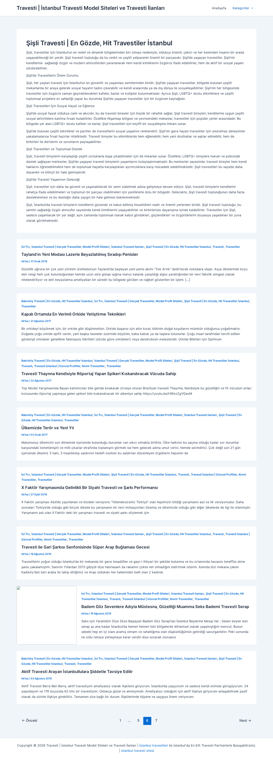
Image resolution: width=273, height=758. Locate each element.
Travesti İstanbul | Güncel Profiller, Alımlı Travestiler (69, 366)
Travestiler (232, 246)
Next (245, 720)
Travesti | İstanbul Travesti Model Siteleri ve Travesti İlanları (91, 8)
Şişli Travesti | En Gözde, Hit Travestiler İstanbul (178, 246)
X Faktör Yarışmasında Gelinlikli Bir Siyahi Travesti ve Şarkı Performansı (89, 487)
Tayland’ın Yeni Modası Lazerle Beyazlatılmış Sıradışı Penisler (79, 254)
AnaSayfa (219, 8)
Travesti (218, 246)
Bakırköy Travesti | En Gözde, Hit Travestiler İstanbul (57, 301)
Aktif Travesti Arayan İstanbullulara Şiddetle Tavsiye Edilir (77, 671)
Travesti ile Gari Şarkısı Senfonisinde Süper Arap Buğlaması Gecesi (85, 547)
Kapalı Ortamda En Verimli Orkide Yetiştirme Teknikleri (73, 314)
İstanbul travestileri (153, 745)
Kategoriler (241, 8)
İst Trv (25, 246)
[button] (251, 8)
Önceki (29, 720)
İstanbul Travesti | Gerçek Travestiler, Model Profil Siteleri (71, 246)
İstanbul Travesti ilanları (127, 246)
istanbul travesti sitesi (137, 751)
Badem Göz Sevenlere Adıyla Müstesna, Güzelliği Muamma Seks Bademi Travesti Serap (165, 606)
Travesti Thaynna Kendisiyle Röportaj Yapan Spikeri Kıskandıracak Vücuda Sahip (98, 373)
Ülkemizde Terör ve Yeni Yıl (47, 427)
